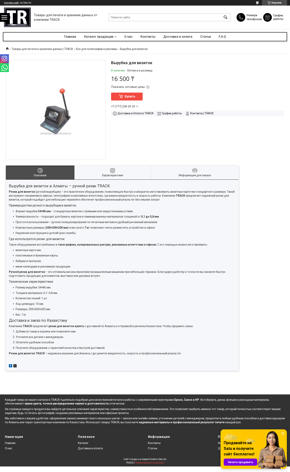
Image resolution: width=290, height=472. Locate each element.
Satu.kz (162, 459)
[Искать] (225, 17)
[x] (15, 366)
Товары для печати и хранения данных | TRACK (42, 49)
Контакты (147, 36)
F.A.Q (222, 36)
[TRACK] (17, 17)
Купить (130, 96)
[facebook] (10, 366)
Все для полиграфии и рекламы (96, 49)
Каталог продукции (98, 36)
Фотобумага (208, 399)
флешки (231, 399)
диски (221, 399)
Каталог (83, 443)
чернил (79, 403)
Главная (70, 36)
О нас (128, 36)
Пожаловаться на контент (149, 462)
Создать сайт (11, 2)
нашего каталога (39, 399)
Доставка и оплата (177, 36)
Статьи (205, 36)
